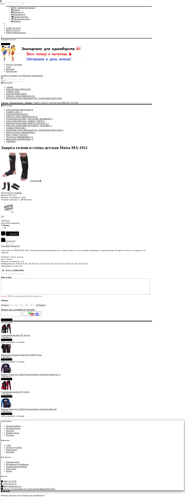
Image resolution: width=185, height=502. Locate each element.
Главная (16, 10)
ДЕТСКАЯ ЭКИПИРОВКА (19, 137)
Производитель (16, 103)
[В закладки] (3, 233)
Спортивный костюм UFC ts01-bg (15, 335)
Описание (5, 246)
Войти (14, 8)
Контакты (16, 21)
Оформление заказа (21, 19)
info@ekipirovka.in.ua (17, 33)
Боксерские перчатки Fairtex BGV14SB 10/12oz (21, 355)
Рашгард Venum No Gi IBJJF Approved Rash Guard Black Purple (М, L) (30, 374)
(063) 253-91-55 (13, 30)
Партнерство (11, 71)
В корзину (7, 340)
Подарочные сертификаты (17, 464)
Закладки (10, 431)
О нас (8, 67)
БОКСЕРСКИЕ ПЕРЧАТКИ (18, 89)
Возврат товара (12, 433)
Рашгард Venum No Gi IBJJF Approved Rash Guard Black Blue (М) (29, 409)
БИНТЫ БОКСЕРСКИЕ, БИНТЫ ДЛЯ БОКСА (27, 123)
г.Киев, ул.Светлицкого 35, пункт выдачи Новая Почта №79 (29, 489)
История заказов (13, 428)
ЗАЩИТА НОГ (12, 92)
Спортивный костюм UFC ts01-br (15, 392)
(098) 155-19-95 (14, 28)
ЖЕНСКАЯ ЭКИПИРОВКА (19, 139)
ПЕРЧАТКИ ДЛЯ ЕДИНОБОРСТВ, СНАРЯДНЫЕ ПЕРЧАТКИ (34, 98)
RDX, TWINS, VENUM (17, 135)
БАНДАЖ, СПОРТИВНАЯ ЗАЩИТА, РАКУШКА (29, 126)
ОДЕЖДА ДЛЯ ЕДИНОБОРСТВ (20, 96)
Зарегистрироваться (26, 8)
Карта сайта (11, 469)
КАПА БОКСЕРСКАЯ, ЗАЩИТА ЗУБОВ (25, 121)
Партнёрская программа (16, 467)
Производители (13, 462)
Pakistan (28, 103)
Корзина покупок (20, 17)
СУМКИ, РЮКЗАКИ (16, 128)
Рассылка (10, 435)
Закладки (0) (18, 12)
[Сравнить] (3, 240)
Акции (9, 471)
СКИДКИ (11, 141)
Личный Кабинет (13, 426)
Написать (27, 200)
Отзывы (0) (15, 246)
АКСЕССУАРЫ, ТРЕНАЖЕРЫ (20, 132)
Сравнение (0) (19, 14)
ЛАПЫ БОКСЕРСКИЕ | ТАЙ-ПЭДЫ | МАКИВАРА (29, 119)
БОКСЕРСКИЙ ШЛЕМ (16, 94)
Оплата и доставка (14, 65)
